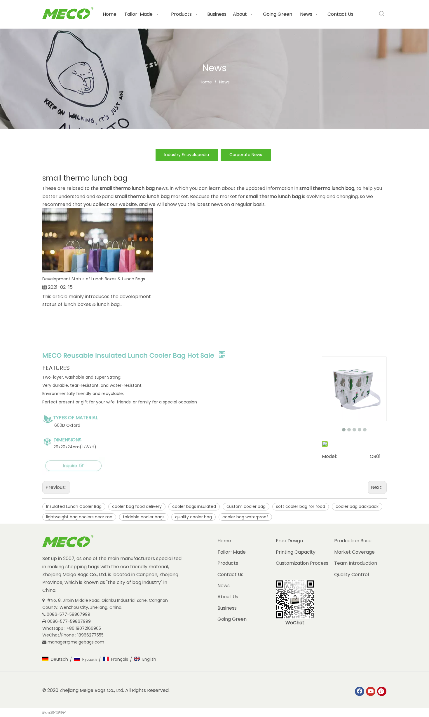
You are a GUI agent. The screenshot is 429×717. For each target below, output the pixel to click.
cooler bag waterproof (245, 517)
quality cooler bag (193, 517)
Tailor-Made (231, 552)
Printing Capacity (295, 552)
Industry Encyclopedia (186, 155)
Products (227, 563)
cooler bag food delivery (137, 506)
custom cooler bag (246, 506)
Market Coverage (354, 552)
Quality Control (351, 574)
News (223, 585)
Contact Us (230, 574)
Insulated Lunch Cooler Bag (74, 506)
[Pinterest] (381, 691)
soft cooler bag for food (300, 506)
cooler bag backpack (357, 506)
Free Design (289, 540)
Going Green (232, 619)
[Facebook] (359, 691)
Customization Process (302, 563)
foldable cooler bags (144, 517)
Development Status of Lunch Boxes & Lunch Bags (93, 279)
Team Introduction (355, 563)
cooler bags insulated (194, 506)
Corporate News (245, 155)
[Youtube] (370, 691)
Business (227, 608)
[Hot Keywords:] (382, 14)
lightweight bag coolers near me (79, 517)
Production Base (353, 540)
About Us (227, 596)
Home (224, 540)
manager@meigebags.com (76, 642)
